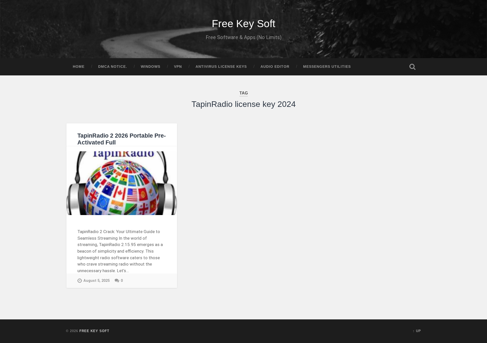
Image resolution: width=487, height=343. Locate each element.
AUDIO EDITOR (274, 67)
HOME (78, 67)
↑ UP (417, 331)
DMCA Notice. (112, 67)
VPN (178, 67)
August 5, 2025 (96, 281)
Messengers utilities (327, 67)
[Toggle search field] (412, 66)
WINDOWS (150, 67)
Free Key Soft (243, 23)
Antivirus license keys (221, 67)
